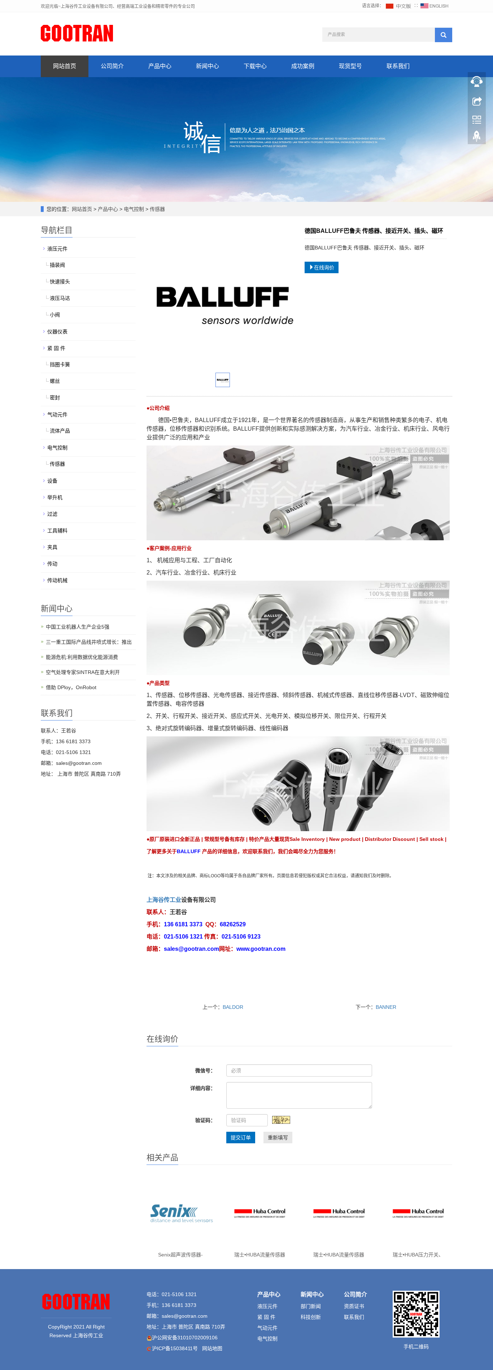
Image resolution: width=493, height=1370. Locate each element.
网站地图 (212, 1348)
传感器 (156, 209)
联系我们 (398, 66)
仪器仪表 (57, 331)
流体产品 (60, 431)
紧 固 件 (56, 348)
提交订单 (241, 1137)
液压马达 (60, 298)
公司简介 (112, 66)
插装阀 (57, 265)
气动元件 (57, 414)
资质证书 (354, 1306)
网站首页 (64, 66)
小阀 (55, 315)
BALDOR (233, 1007)
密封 (55, 397)
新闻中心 (207, 66)
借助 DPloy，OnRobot (71, 687)
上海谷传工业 (164, 900)
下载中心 (255, 66)
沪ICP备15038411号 (175, 1348)
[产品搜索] (443, 35)
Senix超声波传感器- (180, 1255)
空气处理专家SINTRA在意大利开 (83, 672)
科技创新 (311, 1317)
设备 (52, 481)
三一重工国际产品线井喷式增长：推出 (89, 642)
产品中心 (159, 66)
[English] (434, 5)
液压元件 (57, 249)
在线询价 (324, 267)
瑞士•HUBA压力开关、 (418, 1255)
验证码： (205, 1120)
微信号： (205, 1070)
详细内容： (202, 1088)
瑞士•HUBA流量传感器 (259, 1255)
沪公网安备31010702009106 (185, 1337)
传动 (52, 564)
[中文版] (399, 5)
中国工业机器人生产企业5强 (77, 627)
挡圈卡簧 (60, 364)
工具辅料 (57, 530)
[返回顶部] (477, 138)
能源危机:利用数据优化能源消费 (82, 657)
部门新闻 (311, 1306)
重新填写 (278, 1137)
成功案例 (302, 66)
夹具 (52, 547)
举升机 (54, 497)
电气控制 (133, 209)
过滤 (52, 514)
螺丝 (55, 381)
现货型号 (350, 66)
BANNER (386, 1007)
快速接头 (60, 281)
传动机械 (57, 580)
